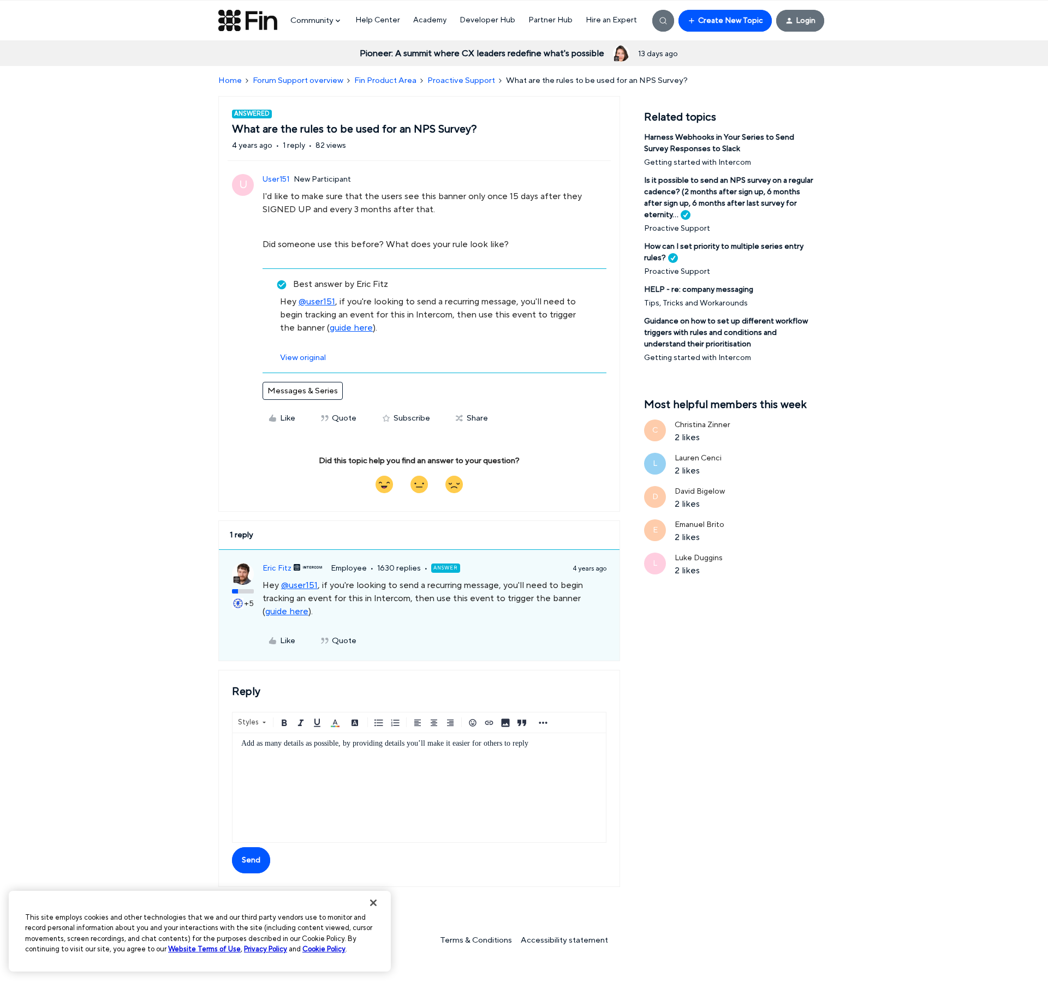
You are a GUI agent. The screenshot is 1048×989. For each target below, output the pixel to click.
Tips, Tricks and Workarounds (696, 303)
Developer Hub (487, 20)
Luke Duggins (699, 558)
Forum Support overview (298, 80)
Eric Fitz (277, 568)
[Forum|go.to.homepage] (247, 21)
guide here (351, 327)
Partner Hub (550, 20)
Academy (429, 20)
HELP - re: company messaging (698, 290)
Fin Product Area (385, 80)
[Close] (373, 903)
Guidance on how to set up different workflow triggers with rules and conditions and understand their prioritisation (726, 332)
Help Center (377, 20)
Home (230, 80)
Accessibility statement (564, 940)
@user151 (317, 301)
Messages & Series (302, 391)
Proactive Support (461, 80)
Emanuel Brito (699, 525)
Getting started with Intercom (697, 162)
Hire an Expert (611, 20)
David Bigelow (700, 491)
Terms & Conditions (476, 940)
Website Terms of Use (204, 949)
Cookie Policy (324, 949)
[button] (725, 21)
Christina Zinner (702, 425)
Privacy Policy (265, 949)
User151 (276, 179)
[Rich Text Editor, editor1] (419, 787)
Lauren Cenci (698, 458)
